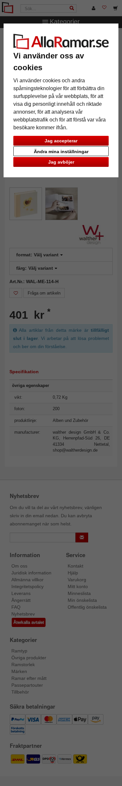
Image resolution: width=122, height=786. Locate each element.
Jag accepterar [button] (61, 140)
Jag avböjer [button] (61, 162)
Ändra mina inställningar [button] (61, 151)
